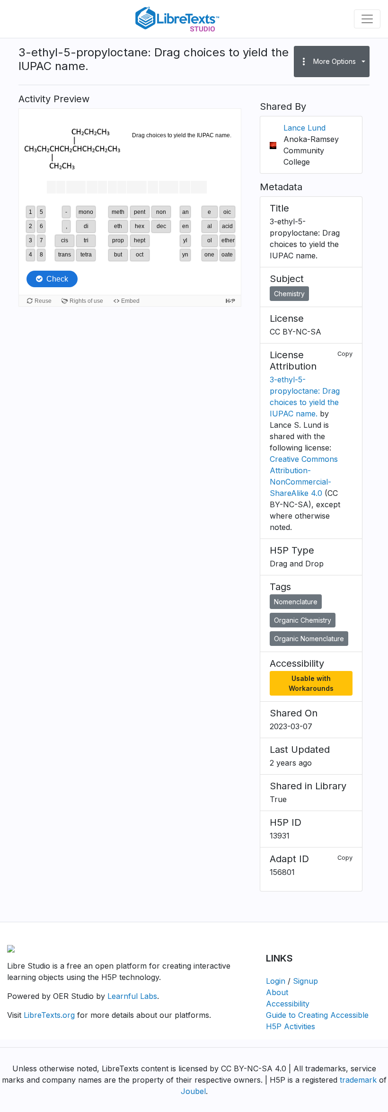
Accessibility (287, 1003)
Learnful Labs (132, 996)
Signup (305, 981)
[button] (332, 61)
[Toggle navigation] (367, 18)
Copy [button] (345, 353)
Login (275, 981)
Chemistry (289, 294)
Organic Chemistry (302, 620)
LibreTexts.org (49, 1015)
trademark (358, 1080)
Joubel (193, 1091)
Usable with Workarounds (311, 683)
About (277, 992)
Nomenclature (295, 602)
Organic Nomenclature (309, 639)
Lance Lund (304, 127)
